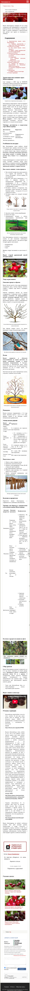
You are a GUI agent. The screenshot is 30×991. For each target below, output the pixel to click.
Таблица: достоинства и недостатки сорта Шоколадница (17, 44)
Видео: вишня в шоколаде (16, 71)
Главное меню (6, 6)
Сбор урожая (11, 70)
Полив (11, 55)
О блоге (12, 986)
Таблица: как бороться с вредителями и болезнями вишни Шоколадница (17, 65)
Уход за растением (12, 53)
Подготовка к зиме (14, 61)
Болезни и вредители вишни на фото (17, 68)
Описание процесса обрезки (17, 54)
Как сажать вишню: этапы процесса (17, 48)
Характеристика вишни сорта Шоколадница (16, 42)
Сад (12, 6)
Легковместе (5, 2)
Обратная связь (20, 986)
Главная (6, 986)
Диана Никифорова (13, 854)
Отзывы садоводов (12, 72)
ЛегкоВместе (20, 990)
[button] (4, 650)
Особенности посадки (13, 46)
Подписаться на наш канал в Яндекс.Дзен (16, 846)
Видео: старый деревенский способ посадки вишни (17, 51)
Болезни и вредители (13, 62)
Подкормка (12, 57)
